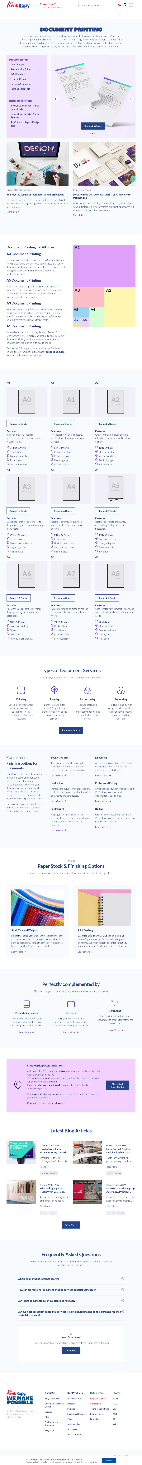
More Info (12, 211)
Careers (48, 1411)
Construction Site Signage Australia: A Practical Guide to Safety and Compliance (120, 1190)
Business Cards (74, 1398)
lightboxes (42, 1085)
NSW (115, 1398)
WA (114, 1424)
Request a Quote (93, 126)
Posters (71, 1403)
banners (31, 1085)
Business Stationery (21, 83)
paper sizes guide (55, 351)
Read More (45, 1166)
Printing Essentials (20, 88)
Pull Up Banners (75, 1434)
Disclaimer (95, 1419)
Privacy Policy (97, 1414)
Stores (116, 1392)
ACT (115, 1414)
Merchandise (73, 1424)
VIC (114, 1408)
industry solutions (44, 1078)
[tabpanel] (93, 96)
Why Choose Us (52, 1398)
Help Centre (97, 1392)
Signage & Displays (76, 1414)
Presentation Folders (22, 69)
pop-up (53, 1081)
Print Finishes (18, 74)
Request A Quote (63, 511)
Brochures (72, 1429)
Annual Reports (19, 64)
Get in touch (71, 1350)
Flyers (70, 1419)
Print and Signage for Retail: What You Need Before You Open (52, 1190)
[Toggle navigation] (131, 5)
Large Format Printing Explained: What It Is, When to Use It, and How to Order (119, 1150)
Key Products (75, 1392)
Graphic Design (18, 79)
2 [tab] (94, 133)
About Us (50, 1392)
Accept (109, 1460)
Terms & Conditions (99, 1408)
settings (93, 1462)
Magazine (49, 1430)
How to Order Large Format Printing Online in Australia (53, 1150)
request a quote (57, 1103)
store (64, 1071)
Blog (47, 1417)
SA (114, 1419)
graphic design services (44, 1094)
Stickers (71, 1408)
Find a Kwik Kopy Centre (117, 1085)
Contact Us (95, 1403)
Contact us (33, 1103)
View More (71, 1225)
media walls (55, 1085)
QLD (115, 1403)
